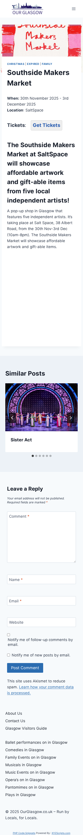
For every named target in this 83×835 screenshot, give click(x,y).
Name (16, 579)
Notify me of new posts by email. (41, 655)
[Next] (70, 418)
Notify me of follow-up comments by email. (40, 642)
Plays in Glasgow (20, 795)
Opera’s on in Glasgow (25, 780)
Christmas (15, 64)
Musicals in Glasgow (23, 765)
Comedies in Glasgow (24, 750)
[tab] (33, 456)
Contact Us (15, 721)
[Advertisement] (41, 298)
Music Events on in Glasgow (30, 772)
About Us (13, 713)
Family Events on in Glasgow (30, 757)
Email (15, 601)
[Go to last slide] (12, 418)
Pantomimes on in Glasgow (29, 787)
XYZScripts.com (61, 833)
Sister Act (21, 439)
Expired (33, 64)
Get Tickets (46, 125)
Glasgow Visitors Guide (26, 728)
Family (47, 64)
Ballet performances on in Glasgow (36, 742)
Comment (19, 516)
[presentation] (41, 407)
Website (16, 622)
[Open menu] (73, 8)
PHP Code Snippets (24, 833)
